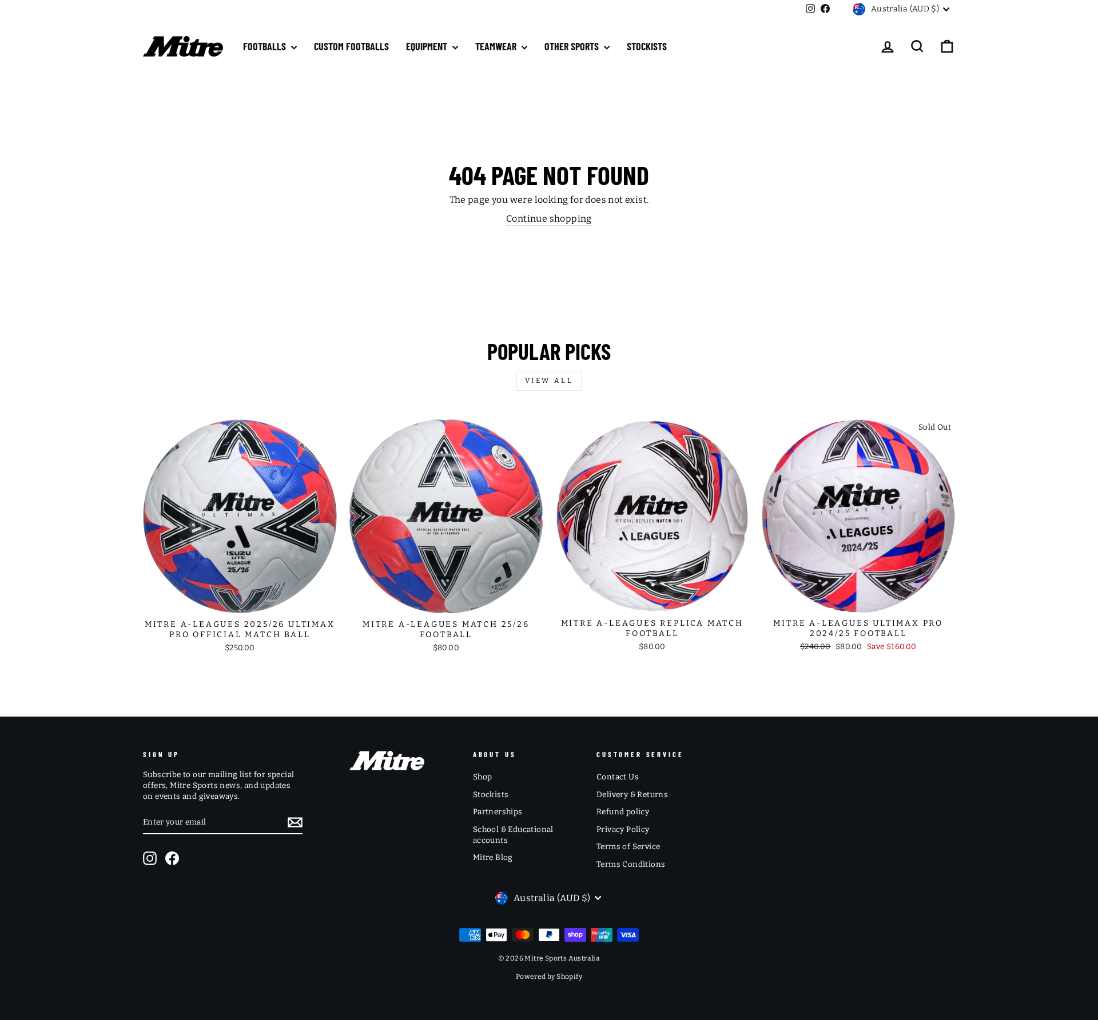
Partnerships (498, 812)
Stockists (491, 794)
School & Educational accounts (513, 835)
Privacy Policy (623, 829)
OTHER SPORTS (572, 46)
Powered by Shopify (549, 977)
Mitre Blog (493, 857)
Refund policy (622, 812)
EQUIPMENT (427, 46)
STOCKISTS (647, 46)
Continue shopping (549, 218)
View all (549, 381)
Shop (482, 777)
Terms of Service (628, 846)
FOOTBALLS (265, 46)
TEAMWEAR (497, 46)
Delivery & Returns (632, 794)
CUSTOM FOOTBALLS (351, 46)
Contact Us (617, 777)
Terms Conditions (630, 864)
